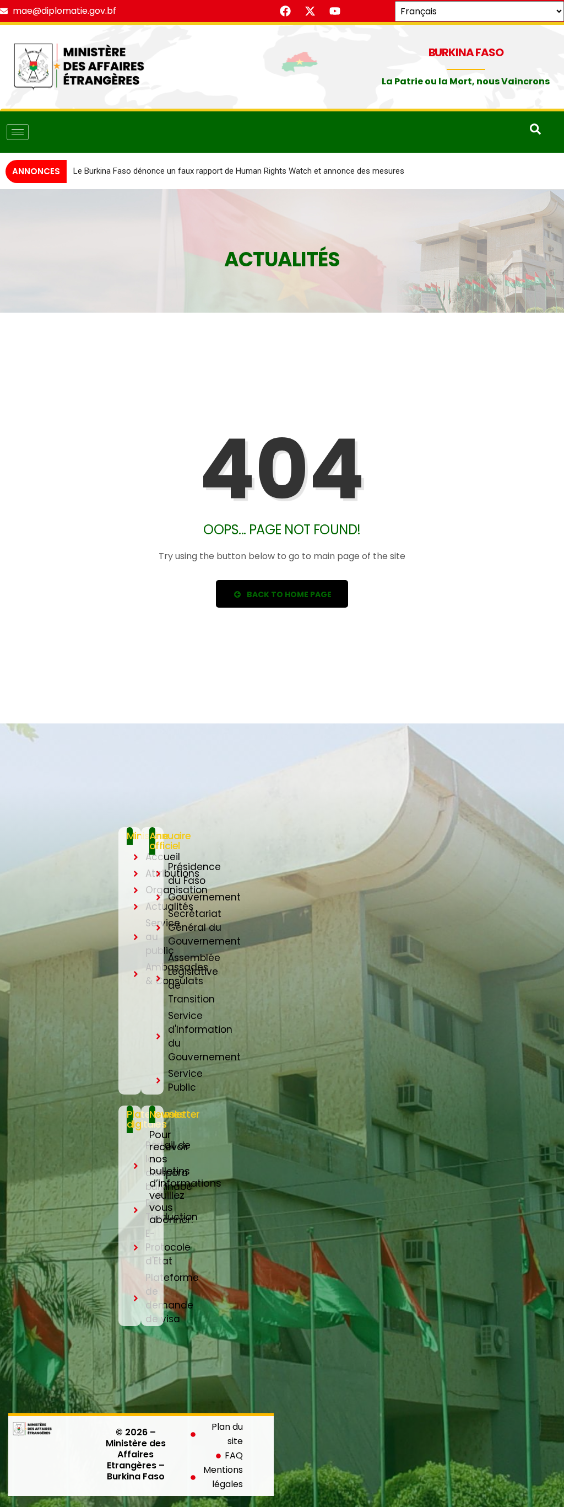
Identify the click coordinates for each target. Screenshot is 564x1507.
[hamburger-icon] (18, 132)
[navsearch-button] (535, 132)
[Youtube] (335, 11)
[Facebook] (285, 11)
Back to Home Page (288, 610)
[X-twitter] (310, 11)
